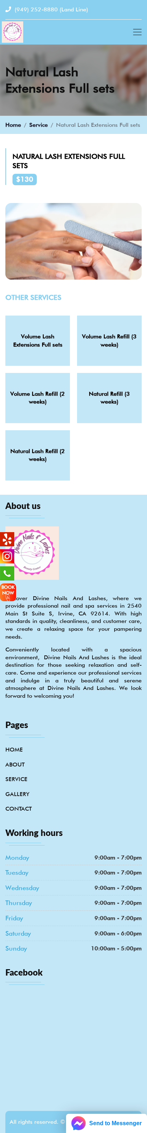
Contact (18, 808)
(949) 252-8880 (50, 9)
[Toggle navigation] (137, 32)
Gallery (17, 794)
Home (13, 124)
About (15, 764)
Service (38, 124)
